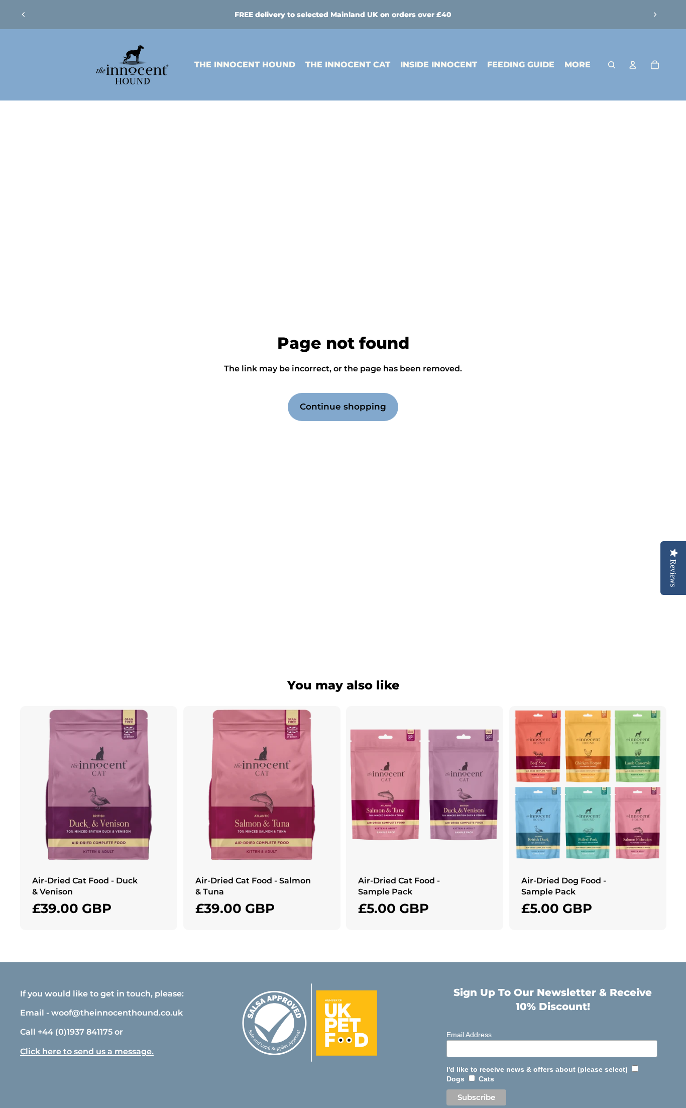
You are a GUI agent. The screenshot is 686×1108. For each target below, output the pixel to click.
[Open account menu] (633, 65)
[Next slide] (655, 15)
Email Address (469, 1035)
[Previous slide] (24, 15)
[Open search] (612, 65)
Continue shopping (343, 406)
